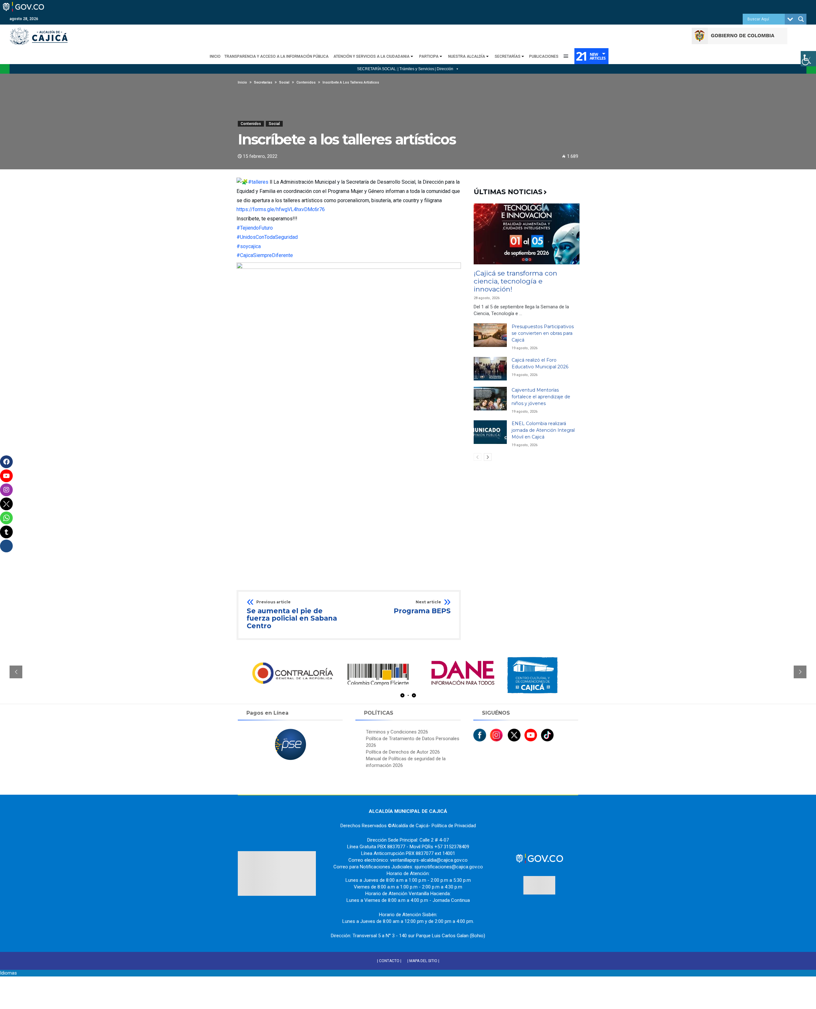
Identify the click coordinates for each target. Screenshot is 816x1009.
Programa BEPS (422, 607)
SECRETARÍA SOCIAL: (377, 69)
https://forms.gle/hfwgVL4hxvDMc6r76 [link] (281, 209)
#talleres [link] (258, 182)
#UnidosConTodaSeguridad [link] (267, 237)
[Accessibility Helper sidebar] (808, 58)
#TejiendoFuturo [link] (255, 228)
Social (274, 124)
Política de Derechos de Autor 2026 (403, 752)
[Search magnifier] (801, 19)
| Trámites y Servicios (415, 69)
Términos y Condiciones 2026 (397, 732)
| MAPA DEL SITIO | (423, 961)
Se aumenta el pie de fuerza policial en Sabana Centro (292, 615)
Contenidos (251, 124)
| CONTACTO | (389, 961)
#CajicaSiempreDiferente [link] (265, 255)
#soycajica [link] (249, 246)
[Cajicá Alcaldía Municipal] (39, 27)
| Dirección (444, 69)
